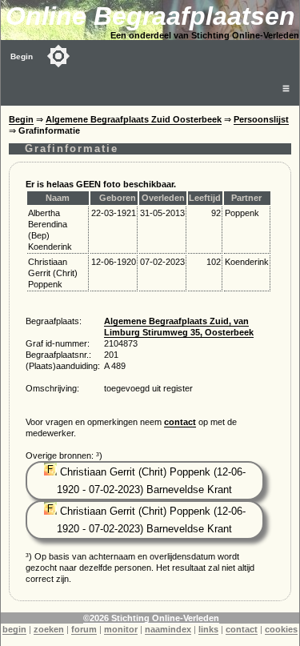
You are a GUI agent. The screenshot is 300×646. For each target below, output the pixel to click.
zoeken (49, 629)
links (208, 629)
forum (84, 629)
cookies (281, 629)
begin (14, 629)
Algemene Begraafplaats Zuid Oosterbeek (134, 119)
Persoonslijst (261, 119)
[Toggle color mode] (58, 56)
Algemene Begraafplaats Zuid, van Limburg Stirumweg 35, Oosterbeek (179, 326)
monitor (121, 629)
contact (180, 422)
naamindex (168, 629)
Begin (21, 56)
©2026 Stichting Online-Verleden (151, 618)
